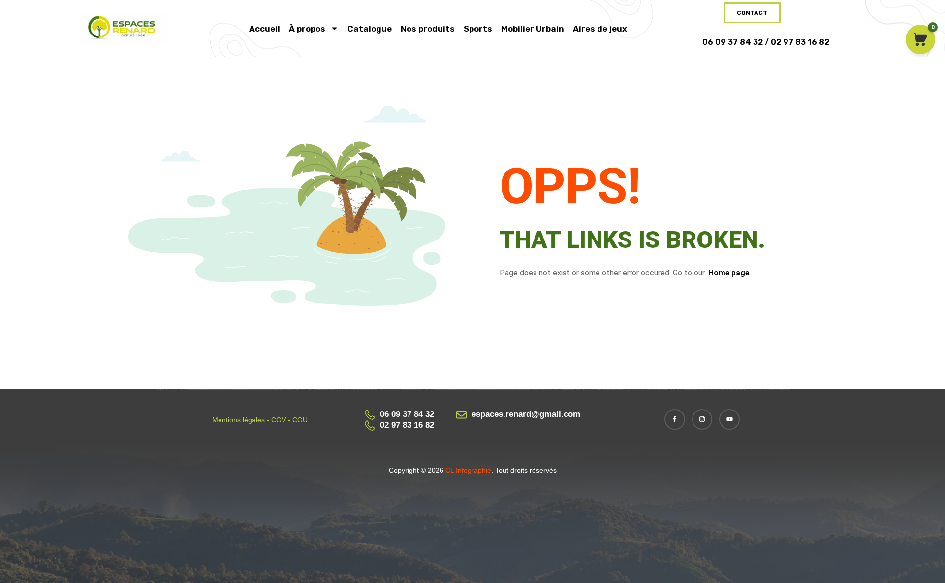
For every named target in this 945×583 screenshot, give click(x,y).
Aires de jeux (600, 29)
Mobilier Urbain (532, 29)
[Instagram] (702, 419)
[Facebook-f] (674, 419)
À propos (307, 29)
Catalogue (369, 29)
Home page (728, 272)
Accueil (264, 29)
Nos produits (428, 29)
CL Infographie (467, 470)
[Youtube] (729, 419)
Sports (478, 29)
